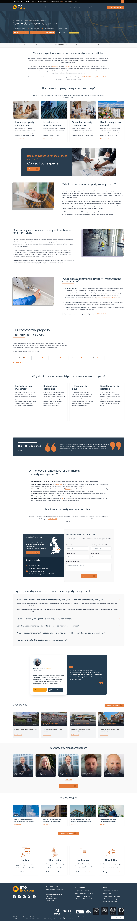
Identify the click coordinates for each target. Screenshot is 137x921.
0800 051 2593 (86, 77)
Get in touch (88, 7)
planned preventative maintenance (106, 298)
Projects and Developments (83, 899)
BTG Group (68, 489)
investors (55, 66)
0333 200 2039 (53, 887)
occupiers (67, 66)
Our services (23, 45)
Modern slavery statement (111, 896)
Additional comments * (73, 561)
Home (14, 20)
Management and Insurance (22, 20)
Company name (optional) (99, 545)
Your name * (69, 545)
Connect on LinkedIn (56, 690)
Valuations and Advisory (82, 896)
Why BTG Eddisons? (61, 45)
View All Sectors (18, 363)
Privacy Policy (71, 919)
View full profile (39, 690)
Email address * (95, 553)
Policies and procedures (110, 891)
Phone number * (71, 553)
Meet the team (113, 45)
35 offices (59, 484)
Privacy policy (107, 893)
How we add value (41, 45)
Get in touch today (22, 32)
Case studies (96, 45)
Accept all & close (117, 918)
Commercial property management (38, 20)
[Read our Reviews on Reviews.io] (69, 33)
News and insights (74, 7)
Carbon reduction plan (110, 901)
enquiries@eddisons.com (40, 568)
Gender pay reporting (110, 899)
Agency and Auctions (82, 891)
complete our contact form (101, 77)
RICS (63, 498)
